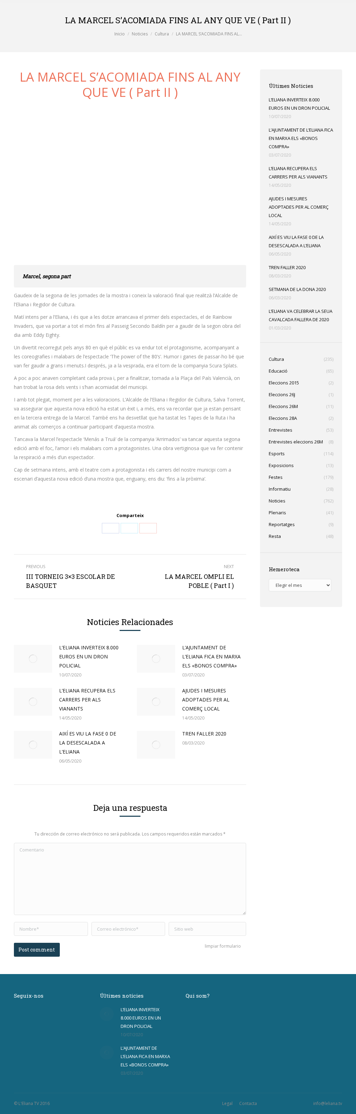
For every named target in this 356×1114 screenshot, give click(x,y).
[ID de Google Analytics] (148, 528)
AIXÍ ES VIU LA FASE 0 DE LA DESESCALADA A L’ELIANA (87, 742)
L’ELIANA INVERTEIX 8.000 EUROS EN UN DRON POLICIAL (89, 656)
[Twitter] (129, 528)
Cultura (162, 34)
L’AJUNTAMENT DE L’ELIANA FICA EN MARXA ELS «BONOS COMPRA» (211, 656)
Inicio (119, 34)
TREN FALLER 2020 (204, 733)
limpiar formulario (223, 946)
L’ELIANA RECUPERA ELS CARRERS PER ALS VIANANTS (87, 699)
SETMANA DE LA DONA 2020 (297, 289)
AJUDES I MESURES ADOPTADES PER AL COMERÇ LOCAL (205, 699)
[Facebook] (110, 528)
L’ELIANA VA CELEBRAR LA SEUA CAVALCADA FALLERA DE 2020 (300, 315)
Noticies (140, 34)
